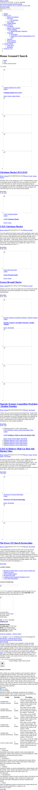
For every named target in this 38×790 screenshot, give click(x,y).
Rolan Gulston (4, 176)
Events (9, 96)
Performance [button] (3, 757)
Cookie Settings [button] (13, 661)
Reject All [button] (21, 661)
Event (5, 96)
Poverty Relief (16, 438)
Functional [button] (3, 748)
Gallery (6, 89)
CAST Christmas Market (10, 214)
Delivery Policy (17, 634)
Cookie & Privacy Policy (15, 638)
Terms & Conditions (5, 634)
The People (11, 327)
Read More (3, 191)
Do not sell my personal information (12, 659)
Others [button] (2, 781)
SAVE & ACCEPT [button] (5, 787)
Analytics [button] (2, 765)
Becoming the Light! (9, 575)
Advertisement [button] (4, 773)
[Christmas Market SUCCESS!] (18, 114)
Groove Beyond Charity (10, 270)
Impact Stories (16, 96)
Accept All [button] (27, 661)
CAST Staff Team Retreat (11, 578)
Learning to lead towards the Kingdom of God (16, 577)
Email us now (4, 621)
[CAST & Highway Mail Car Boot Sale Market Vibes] (15, 440)
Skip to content (4, 0)
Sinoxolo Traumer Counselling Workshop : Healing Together (21, 317)
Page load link (4, 641)
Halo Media (3, 638)
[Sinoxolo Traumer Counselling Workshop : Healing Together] (18, 346)
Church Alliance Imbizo (10, 574)
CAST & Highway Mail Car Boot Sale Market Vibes (18, 430)
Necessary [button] (3, 687)
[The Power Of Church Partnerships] (18, 521)
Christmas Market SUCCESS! (12, 87)
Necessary (5, 689)
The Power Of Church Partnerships (13, 494)
